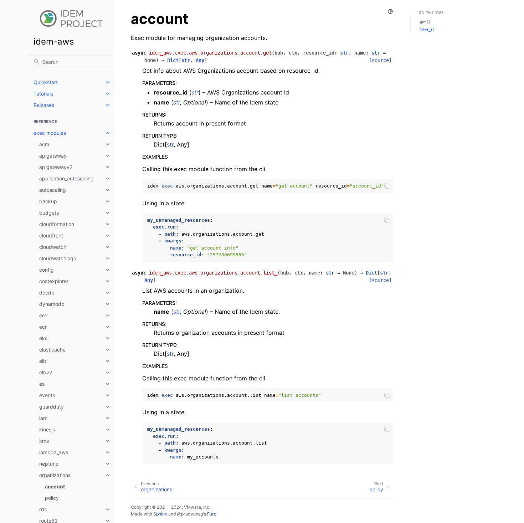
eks (43, 338)
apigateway (53, 156)
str (170, 144)
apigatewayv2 (55, 167)
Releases (44, 105)
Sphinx (160, 514)
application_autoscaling (66, 178)
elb (42, 361)
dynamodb (52, 304)
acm (44, 144)
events (47, 395)
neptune (48, 464)
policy (52, 498)
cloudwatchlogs (57, 258)
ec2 (43, 315)
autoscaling (52, 190)
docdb (47, 292)
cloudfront (51, 235)
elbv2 (45, 372)
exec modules (50, 133)
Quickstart (46, 82)
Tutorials (43, 94)
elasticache (52, 350)
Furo (211, 514)
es (42, 384)
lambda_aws (53, 452)
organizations (55, 475)
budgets (49, 213)
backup (48, 201)
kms (44, 441)
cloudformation (56, 224)
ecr (43, 327)
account (55, 486)
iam (43, 418)
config (46, 270)
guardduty (51, 407)
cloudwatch (52, 247)
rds (43, 509)
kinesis (47, 429)
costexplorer (53, 281)
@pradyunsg (190, 514)
